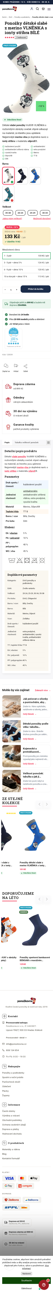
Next (47, 804)
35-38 (8, 213)
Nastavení (26, 1274)
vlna (25, 137)
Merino (25, 613)
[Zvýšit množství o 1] (16, 289)
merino (19, 137)
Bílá (24, 608)
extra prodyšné (29, 631)
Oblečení (6, 1086)
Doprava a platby (10, 1129)
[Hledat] (37, 9)
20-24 (20, 213)
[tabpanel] (18, 938)
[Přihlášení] (31, 9)
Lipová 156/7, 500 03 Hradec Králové (24, 1030)
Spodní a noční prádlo (12, 1077)
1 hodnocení (21, 37)
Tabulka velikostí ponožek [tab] (27, 442)
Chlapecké (32, 598)
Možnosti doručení (42, 218)
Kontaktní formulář (11, 1158)
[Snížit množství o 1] (5, 289)
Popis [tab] (7, 442)
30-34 (45, 213)
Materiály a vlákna (11, 1149)
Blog (4, 1154)
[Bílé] (8, 175)
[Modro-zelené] (8, 194)
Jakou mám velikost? (12, 218)
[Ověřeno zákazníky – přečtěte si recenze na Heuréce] (13, 338)
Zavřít (44, 373)
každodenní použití (30, 624)
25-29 (32, 213)
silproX (31, 141)
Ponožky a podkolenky (13, 1072)
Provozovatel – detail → (16, 1038)
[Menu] (49, 9)
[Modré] (35, 175)
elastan (13, 533)
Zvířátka (26, 619)
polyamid (14, 538)
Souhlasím (26, 1280)
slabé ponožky (17, 125)
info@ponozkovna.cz (16, 1044)
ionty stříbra (8, 141)
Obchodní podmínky (12, 1120)
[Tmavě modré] (22, 175)
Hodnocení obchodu (12, 1133)
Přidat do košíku (35, 289)
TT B (25, 645)
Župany (6, 1095)
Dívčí (25, 598)
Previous (40, 804)
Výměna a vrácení (11, 1115)
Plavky (5, 1091)
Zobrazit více (43, 690)
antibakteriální (30, 491)
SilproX (32, 613)
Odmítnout (26, 1288)
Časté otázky (8, 1111)
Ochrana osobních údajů (14, 1124)
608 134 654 (12, 1050)
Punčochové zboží (11, 1082)
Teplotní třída (12, 511)
